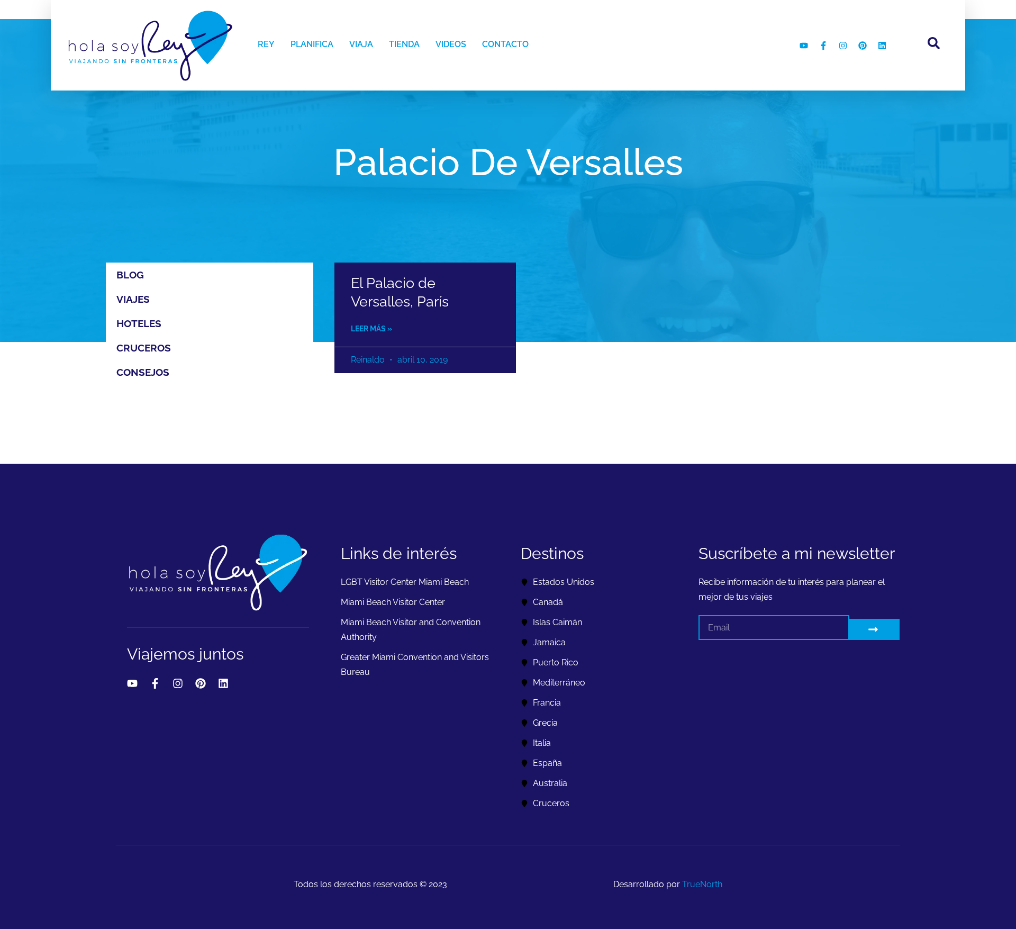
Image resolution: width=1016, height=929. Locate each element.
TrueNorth (702, 884)
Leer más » (371, 328)
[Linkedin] (882, 45)
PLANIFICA (312, 44)
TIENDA (404, 44)
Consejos (142, 372)
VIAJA (361, 44)
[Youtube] (803, 45)
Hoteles (138, 323)
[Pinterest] (862, 45)
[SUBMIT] (874, 629)
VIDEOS (451, 44)
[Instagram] (842, 45)
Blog (130, 275)
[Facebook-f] (823, 45)
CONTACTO (505, 44)
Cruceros (143, 348)
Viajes (133, 299)
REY (266, 44)
